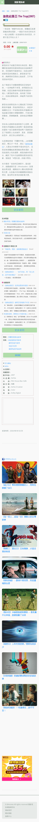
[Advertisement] (19, 735)
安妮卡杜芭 (13, 346)
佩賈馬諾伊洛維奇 (15, 349)
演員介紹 (7, 233)
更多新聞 (19, 330)
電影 (8, 11)
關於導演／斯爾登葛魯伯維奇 (14, 221)
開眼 (3, 11)
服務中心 (8, 816)
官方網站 (7, 363)
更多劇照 (18, 209)
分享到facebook (10, 459)
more (17, 355)
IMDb (6, 366)
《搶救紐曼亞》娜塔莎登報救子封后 (16, 302)
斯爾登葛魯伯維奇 (14, 337)
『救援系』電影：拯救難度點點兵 (16, 249)
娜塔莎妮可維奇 (14, 343)
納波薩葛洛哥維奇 (14, 340)
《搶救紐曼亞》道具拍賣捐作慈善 (16, 285)
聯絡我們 (8, 810)
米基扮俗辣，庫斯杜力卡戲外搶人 (16, 314)
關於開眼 (8, 813)
